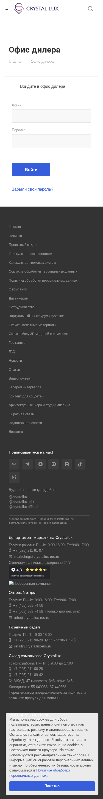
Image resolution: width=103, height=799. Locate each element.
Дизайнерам (18, 298)
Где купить (17, 343)
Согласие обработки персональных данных (43, 271)
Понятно (52, 786)
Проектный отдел (23, 245)
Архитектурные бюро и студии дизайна (39, 405)
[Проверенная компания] (30, 583)
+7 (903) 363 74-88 (28, 611)
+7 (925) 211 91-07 (28, 550)
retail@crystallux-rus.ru (32, 646)
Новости (15, 361)
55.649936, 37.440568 (48, 687)
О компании (18, 289)
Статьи (14, 370)
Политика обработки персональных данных (43, 280)
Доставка (16, 432)
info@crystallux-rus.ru (31, 618)
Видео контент (20, 378)
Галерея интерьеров (25, 387)
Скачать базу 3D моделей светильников (40, 334)
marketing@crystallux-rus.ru (36, 556)
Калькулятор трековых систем (32, 263)
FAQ (12, 352)
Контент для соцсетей (26, 396)
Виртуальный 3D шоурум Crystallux (36, 316)
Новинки (15, 236)
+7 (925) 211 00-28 (28, 669)
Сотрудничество (22, 307)
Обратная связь (21, 414)
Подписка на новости (25, 423)
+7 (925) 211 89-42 (28, 675)
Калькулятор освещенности (30, 254)
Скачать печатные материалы (32, 325)
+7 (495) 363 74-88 (28, 605)
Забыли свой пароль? (32, 189)
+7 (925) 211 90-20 (28, 640)
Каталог (15, 227)
